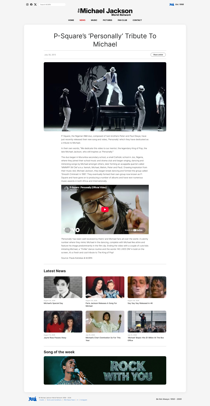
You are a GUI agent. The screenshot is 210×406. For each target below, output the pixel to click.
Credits (41, 400)
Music (94, 20)
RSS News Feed (69, 400)
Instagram (83, 400)
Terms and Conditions (54, 400)
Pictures (107, 20)
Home (71, 20)
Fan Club (122, 20)
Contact (137, 20)
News (82, 20)
